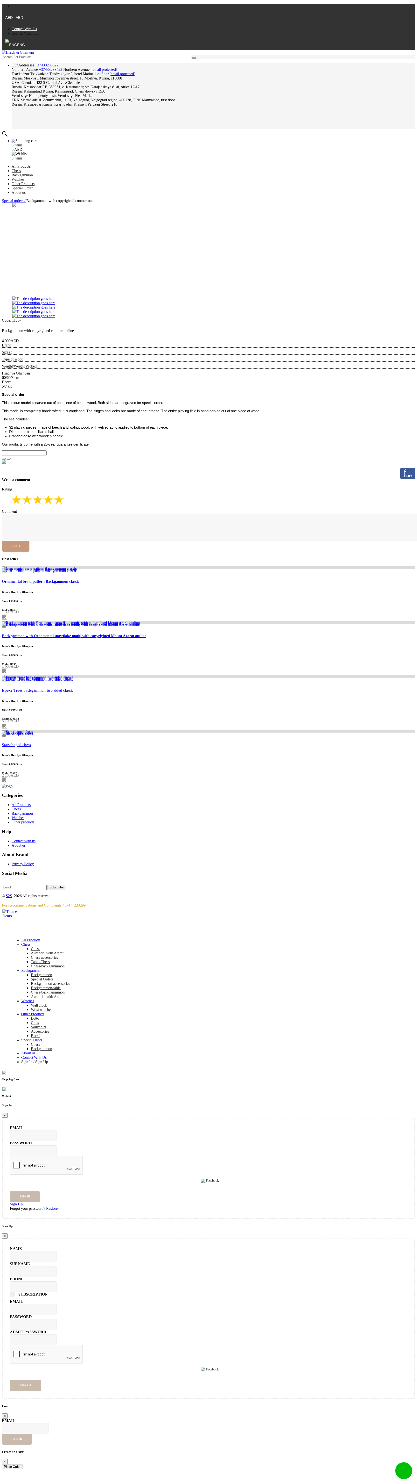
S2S (9, 896)
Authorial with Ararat (47, 996)
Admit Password (28, 1332)
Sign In (17, 33)
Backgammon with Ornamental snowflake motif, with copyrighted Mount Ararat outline (74, 636)
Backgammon (22, 175)
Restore (52, 1208)
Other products (23, 822)
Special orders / (14, 201)
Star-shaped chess (16, 745)
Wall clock (39, 1005)
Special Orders (42, 979)
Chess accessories (44, 957)
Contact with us (23, 841)
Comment (9, 511)
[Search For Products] (194, 58)
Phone (17, 1279)
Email (16, 1128)
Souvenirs (38, 1027)
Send (16, 546)
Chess (16, 171)
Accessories (40, 1031)
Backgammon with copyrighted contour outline (38, 331)
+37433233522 (46, 65)
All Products (21, 166)
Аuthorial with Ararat (47, 953)
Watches (18, 179)
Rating (7, 489)
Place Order (12, 1467)
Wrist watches (41, 1010)
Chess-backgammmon (48, 966)
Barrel (35, 1036)
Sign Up (32, 33)
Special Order (22, 188)
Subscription (33, 1294)
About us (19, 192)
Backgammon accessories (50, 983)
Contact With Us (24, 29)
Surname (20, 1264)
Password (21, 1143)
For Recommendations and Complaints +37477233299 (44, 905)
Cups (35, 1023)
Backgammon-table (46, 988)
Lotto (35, 1018)
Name (16, 1248)
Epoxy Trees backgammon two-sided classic (37, 690)
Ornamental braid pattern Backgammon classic (40, 581)
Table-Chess (40, 962)
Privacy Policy (23, 864)
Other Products (23, 184)
